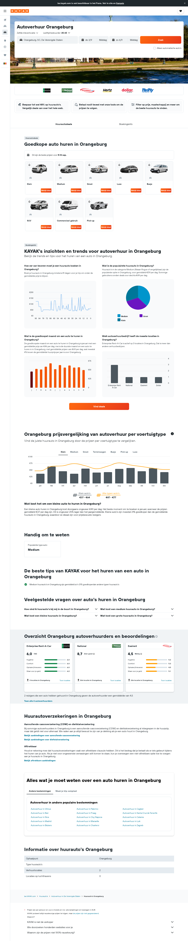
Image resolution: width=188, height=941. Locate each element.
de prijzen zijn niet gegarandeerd (86, 913)
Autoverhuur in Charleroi (88, 825)
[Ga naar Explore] (5, 41)
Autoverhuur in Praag (86, 813)
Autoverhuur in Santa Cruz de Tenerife (140, 813)
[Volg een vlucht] (5, 47)
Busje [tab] (113, 452)
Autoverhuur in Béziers (41, 825)
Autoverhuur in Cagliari (133, 809)
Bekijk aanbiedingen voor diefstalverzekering (46, 739)
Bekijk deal (46, 190)
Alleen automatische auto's (169, 48)
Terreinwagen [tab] (99, 452)
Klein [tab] (63, 452)
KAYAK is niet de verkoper (40, 921)
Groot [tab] (85, 452)
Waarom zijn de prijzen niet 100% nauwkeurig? (51, 932)
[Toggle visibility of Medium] (123, 316)
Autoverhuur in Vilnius (41, 809)
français (120, 3)
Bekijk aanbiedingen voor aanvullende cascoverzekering (52, 735)
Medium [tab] (74, 452)
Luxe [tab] (135, 452)
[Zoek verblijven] (5, 26)
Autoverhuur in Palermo (87, 809)
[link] (99, 406)
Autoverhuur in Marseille (88, 821)
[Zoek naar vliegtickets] (5, 20)
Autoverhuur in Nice (40, 817)
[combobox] (27, 32)
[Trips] (5, 55)
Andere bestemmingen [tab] (40, 791)
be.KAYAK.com (30, 896)
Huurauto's (43, 896)
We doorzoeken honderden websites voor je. (50, 927)
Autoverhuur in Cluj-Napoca (89, 817)
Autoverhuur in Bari (39, 813)
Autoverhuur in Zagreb (133, 825)
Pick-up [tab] (124, 452)
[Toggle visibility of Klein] (121, 320)
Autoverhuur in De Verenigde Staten (65, 896)
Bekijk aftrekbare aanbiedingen (40, 760)
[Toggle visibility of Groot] (144, 316)
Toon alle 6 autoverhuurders (38, 701)
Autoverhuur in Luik (131, 821)
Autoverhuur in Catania (133, 817)
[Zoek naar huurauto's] (5, 32)
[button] (185, 3)
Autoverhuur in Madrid (41, 821)
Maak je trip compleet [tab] (66, 791)
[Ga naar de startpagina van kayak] (20, 11)
